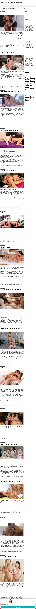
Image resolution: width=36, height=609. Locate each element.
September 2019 (31, 32)
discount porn (3, 165)
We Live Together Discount (12, 2)
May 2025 (25, 28)
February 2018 (31, 47)
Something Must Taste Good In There (10, 130)
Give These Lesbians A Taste (7, 247)
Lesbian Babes (12, 86)
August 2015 (30, 67)
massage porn (17, 207)
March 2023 (26, 43)
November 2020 (26, 65)
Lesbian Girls (13, 165)
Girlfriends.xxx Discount (4, 551)
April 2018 (30, 45)
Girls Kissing (26, 19)
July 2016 (30, 61)
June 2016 (30, 62)
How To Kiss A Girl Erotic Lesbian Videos (10, 410)
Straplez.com (15, 32)
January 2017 (31, 56)
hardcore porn (8, 86)
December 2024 (26, 31)
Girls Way (6, 86)
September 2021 (26, 57)
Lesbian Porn (2, 11)
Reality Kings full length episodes (19, 228)
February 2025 (26, 29)
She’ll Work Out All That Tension (8, 170)
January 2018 (31, 48)
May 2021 (25, 61)
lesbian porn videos (16, 86)
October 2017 (31, 50)
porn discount (17, 284)
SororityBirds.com (26, 21)
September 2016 (31, 59)
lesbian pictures (10, 363)
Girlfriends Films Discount (7, 476)
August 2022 (26, 48)
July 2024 (25, 33)
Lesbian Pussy (19, 476)
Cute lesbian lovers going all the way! (9, 91)
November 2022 (26, 46)
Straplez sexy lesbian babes (7, 13)
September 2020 (26, 67)
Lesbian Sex (20, 86)
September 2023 (26, 39)
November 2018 (31, 39)
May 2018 (30, 44)
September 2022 (26, 47)
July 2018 (30, 42)
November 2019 (31, 30)
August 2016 (30, 60)
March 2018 (30, 46)
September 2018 (31, 41)
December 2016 (31, 57)
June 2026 (25, 25)
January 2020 (31, 28)
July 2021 (25, 59)
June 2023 (25, 41)
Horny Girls (12, 476)
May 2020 (30, 25)
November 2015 (31, 66)
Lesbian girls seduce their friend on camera (11, 213)
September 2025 (26, 27)
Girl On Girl (3, 86)
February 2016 (31, 64)
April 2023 (25, 42)
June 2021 (25, 60)
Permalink (1, 87)
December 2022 (26, 45)
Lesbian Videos (16, 551)
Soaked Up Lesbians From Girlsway (9, 556)
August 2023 (26, 40)
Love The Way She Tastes (7, 52)
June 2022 (25, 50)
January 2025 (26, 30)
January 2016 (31, 65)
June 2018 (30, 43)
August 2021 (26, 58)
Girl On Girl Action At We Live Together (10, 481)
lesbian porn (16, 165)
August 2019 (30, 33)
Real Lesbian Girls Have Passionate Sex (10, 444)
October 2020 (26, 66)
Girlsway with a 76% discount (9, 585)
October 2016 (31, 58)
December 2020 (26, 64)
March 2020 (30, 26)
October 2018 (31, 40)
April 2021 (25, 62)
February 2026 (26, 26)
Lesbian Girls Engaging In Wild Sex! (9, 368)
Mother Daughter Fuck (27, 20)
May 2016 (30, 63)
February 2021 (26, 63)
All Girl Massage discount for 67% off (8, 189)
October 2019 (31, 31)
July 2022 (25, 49)
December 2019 (31, 29)
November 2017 (31, 49)
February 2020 (31, 27)
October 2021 (26, 56)
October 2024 (26, 32)
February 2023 (26, 44)
